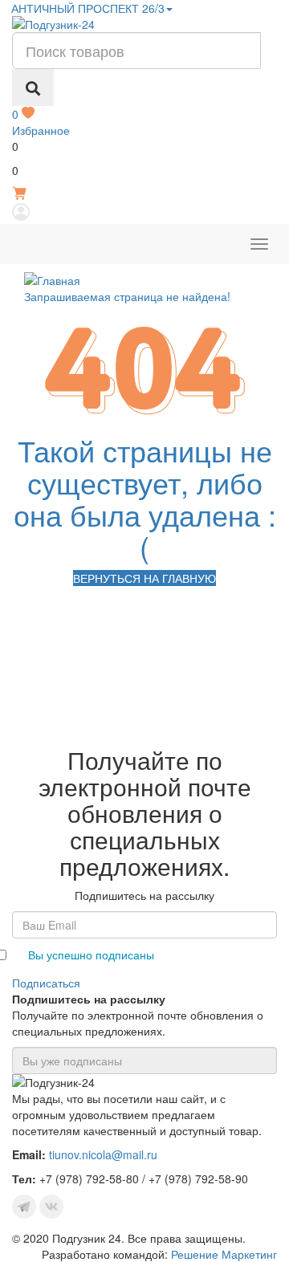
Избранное (41, 122)
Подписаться (46, 983)
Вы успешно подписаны (91, 954)
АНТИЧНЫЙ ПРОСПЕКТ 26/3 (86, 8)
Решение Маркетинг (224, 1254)
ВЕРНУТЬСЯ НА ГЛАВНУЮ (144, 578)
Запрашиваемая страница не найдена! (127, 296)
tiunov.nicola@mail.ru (103, 1154)
